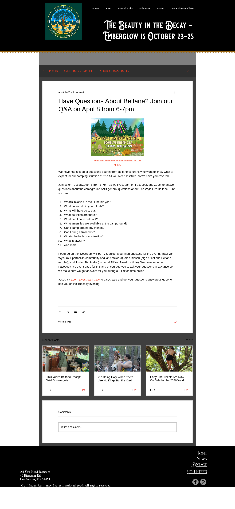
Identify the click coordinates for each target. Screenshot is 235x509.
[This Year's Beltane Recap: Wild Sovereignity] (66, 359)
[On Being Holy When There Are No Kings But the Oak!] (117, 359)
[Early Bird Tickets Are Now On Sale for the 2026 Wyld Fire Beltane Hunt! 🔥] (169, 359)
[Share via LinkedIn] (75, 311)
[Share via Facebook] (59, 311)
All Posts (50, 71)
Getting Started (78, 71)
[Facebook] (195, 482)
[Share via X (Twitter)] (67, 311)
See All (189, 339)
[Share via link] (83, 311)
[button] (188, 71)
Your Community (115, 71)
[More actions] (175, 92)
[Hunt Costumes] (203, 482)
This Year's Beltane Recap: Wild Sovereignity (63, 378)
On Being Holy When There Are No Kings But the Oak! (115, 379)
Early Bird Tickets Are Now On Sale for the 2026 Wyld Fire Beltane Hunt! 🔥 (167, 378)
